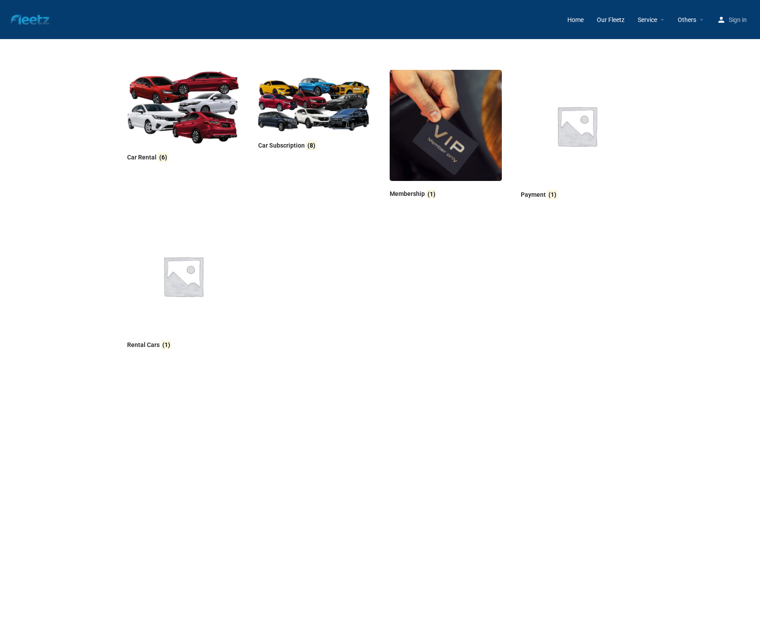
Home (575, 19)
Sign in (738, 19)
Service (647, 19)
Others (687, 19)
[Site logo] (31, 18)
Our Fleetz (611, 19)
